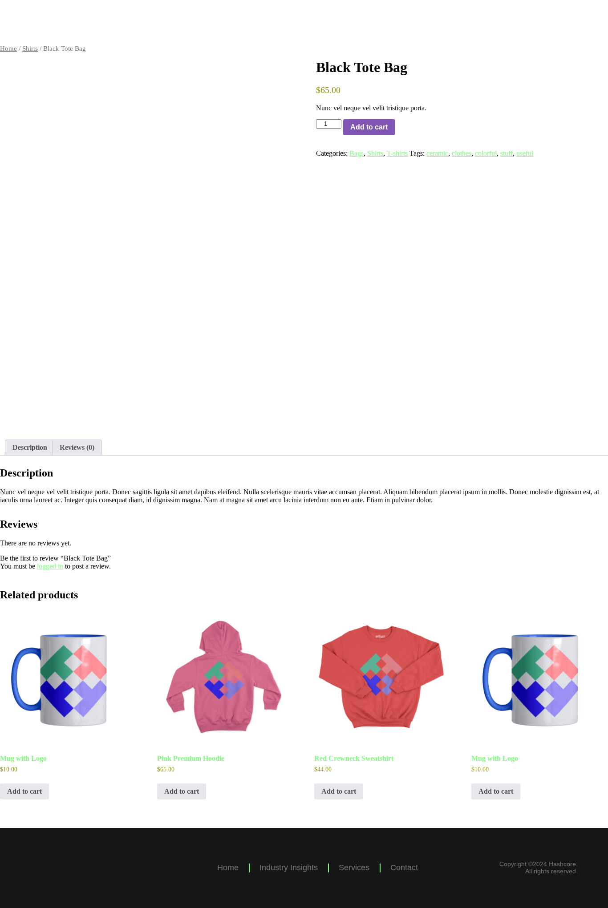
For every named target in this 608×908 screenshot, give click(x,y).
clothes (461, 153)
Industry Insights (447, 22)
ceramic (437, 153)
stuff (506, 153)
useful (524, 153)
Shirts (30, 48)
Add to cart (369, 127)
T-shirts (397, 153)
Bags (356, 153)
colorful (486, 153)
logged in (50, 566)
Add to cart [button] (24, 791)
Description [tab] (29, 447)
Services (521, 22)
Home (378, 22)
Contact (579, 22)
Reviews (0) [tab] (77, 447)
